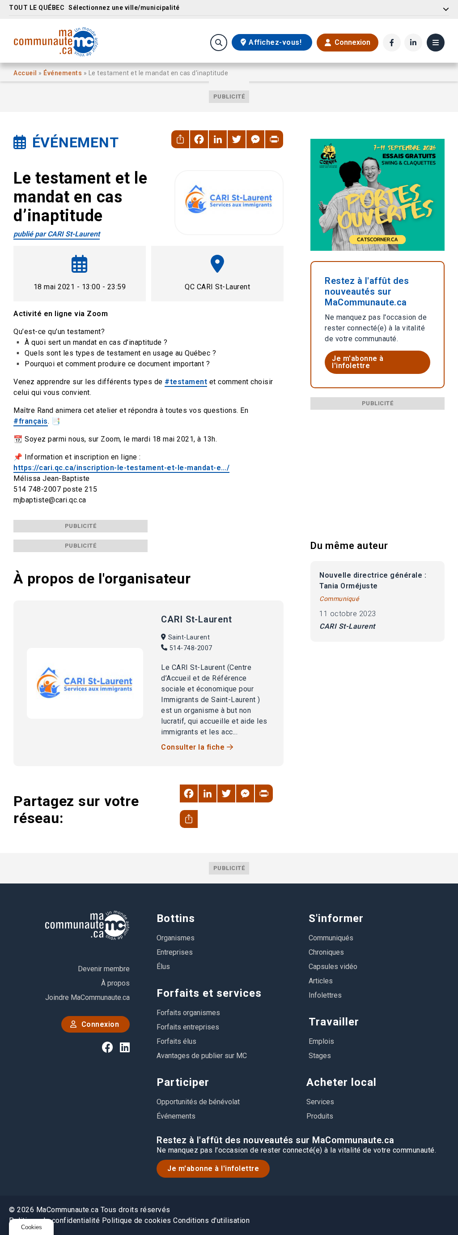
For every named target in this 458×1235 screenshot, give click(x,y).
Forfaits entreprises (188, 1027)
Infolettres (325, 995)
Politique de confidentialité (54, 1220)
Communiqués (331, 938)
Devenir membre (104, 969)
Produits (319, 1116)
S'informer (336, 918)
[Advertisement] (377, 466)
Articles (321, 981)
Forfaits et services (209, 993)
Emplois (321, 1041)
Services (320, 1102)
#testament (186, 381)
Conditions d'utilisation (211, 1220)
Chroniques (326, 952)
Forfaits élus (176, 1041)
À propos (115, 983)
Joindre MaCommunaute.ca (87, 997)
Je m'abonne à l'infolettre (358, 362)
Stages (320, 1055)
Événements (63, 73)
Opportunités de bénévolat (198, 1102)
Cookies (31, 1227)
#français (30, 421)
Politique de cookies (136, 1220)
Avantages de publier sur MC (202, 1055)
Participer (183, 1082)
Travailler (334, 1022)
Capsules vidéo (333, 966)
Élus (163, 966)
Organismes (176, 938)
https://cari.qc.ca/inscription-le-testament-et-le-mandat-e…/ (121, 467)
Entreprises (175, 952)
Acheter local (341, 1082)
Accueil (25, 73)
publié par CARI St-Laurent (56, 234)
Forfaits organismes (188, 1012)
